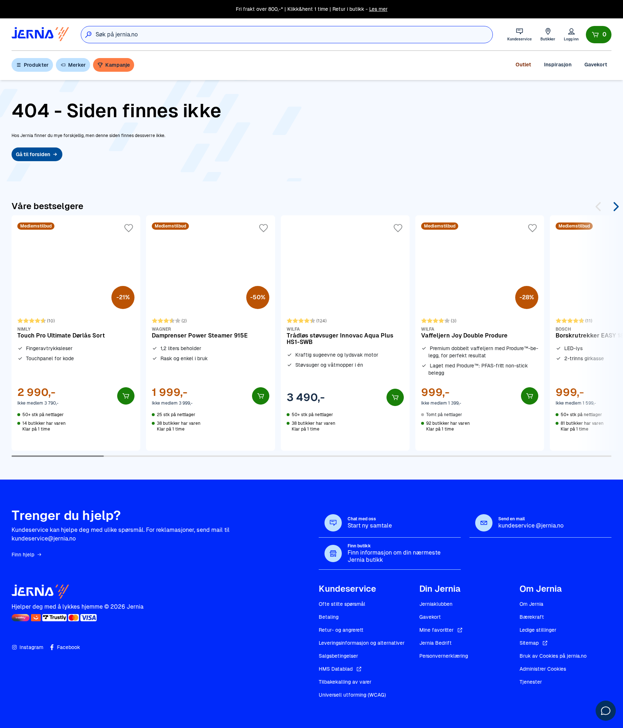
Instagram (31, 647)
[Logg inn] (571, 34)
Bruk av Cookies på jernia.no (553, 655)
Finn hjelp (23, 554)
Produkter (36, 65)
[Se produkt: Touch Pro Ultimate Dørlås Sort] (76, 332)
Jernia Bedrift (435, 642)
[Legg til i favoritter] (128, 228)
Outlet (523, 64)
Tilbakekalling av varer (345, 681)
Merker (77, 65)
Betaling (329, 616)
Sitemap (529, 643)
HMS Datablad (336, 669)
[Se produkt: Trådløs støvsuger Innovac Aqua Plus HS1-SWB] (345, 332)
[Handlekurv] (598, 34)
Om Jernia (531, 603)
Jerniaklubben (435, 603)
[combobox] (294, 34)
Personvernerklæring (443, 655)
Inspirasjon (557, 64)
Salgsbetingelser (338, 655)
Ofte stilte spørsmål (342, 603)
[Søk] (88, 34)
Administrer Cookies (543, 668)
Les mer (378, 9)
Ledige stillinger (538, 629)
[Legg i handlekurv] (125, 396)
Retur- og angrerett (341, 629)
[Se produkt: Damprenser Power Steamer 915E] (210, 332)
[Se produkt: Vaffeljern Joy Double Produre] (479, 332)
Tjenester (531, 681)
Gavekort (595, 64)
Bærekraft (532, 616)
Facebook (68, 647)
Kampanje (117, 65)
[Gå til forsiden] (40, 34)
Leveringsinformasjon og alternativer (362, 642)
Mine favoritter (436, 630)
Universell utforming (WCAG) (352, 694)
